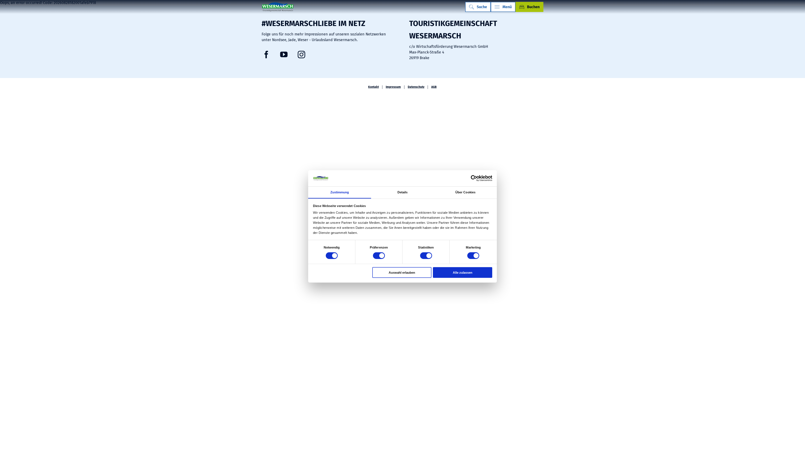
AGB (434, 87)
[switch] (379, 255)
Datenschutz (416, 87)
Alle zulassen (462, 272)
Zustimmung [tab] (339, 192)
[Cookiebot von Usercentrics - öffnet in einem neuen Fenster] (474, 178)
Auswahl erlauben (402, 272)
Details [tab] (402, 192)
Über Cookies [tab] (465, 192)
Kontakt (373, 87)
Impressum (393, 87)
